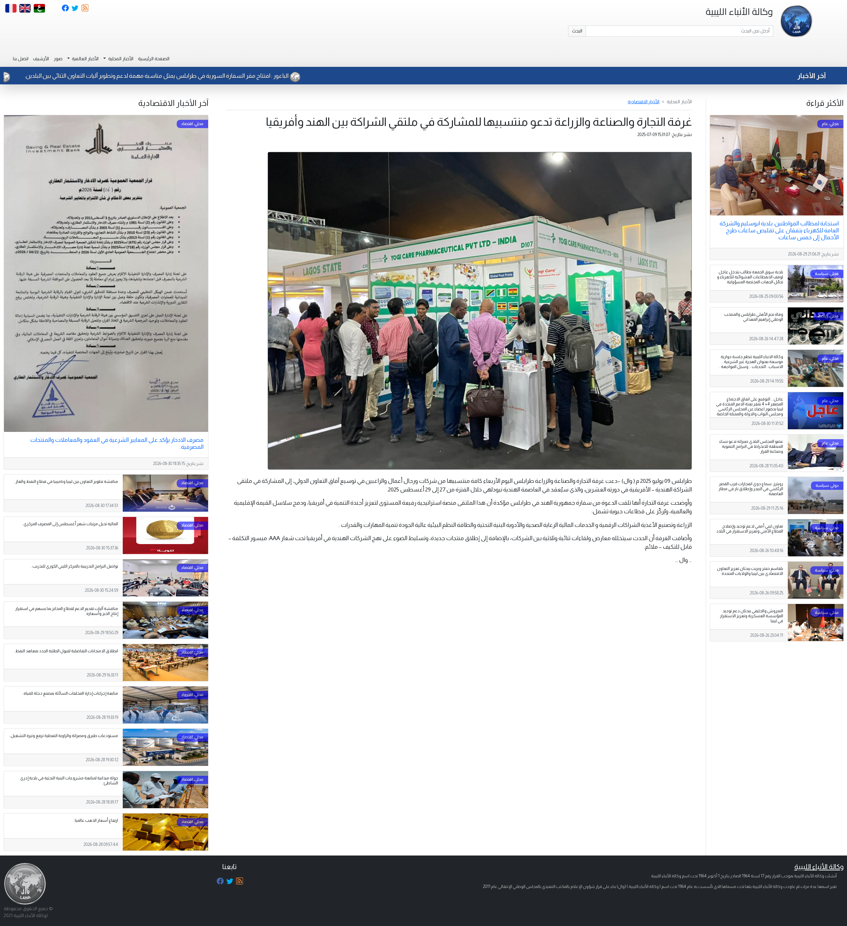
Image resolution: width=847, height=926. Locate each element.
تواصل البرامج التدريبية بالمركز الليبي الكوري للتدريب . (74, 566)
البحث (577, 30)
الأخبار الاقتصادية (643, 101)
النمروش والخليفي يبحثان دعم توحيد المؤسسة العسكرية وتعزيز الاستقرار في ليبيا (751, 616)
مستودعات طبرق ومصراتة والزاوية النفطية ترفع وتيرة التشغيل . (63, 735)
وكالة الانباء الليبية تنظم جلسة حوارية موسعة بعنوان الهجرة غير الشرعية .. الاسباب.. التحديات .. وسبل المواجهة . (751, 361)
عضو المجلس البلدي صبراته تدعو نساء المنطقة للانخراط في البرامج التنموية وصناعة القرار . (751, 446)
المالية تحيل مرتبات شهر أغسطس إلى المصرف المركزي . (70, 524)
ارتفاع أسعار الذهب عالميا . (95, 820)
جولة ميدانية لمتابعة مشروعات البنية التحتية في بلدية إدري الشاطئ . (69, 780)
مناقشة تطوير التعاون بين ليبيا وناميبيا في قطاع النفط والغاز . (66, 481)
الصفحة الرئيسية (153, 58)
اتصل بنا (20, 58)
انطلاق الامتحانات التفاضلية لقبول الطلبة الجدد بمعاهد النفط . (66, 651)
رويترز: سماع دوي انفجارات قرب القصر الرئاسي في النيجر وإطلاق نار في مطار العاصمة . (751, 489)
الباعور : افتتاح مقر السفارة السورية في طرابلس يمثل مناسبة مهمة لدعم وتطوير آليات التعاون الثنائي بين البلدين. (259, 75)
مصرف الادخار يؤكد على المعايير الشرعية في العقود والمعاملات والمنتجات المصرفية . (116, 443)
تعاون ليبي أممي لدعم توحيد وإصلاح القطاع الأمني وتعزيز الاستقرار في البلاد (749, 528)
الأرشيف (41, 58)
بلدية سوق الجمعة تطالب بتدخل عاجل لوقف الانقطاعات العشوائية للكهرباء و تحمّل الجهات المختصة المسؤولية (750, 277)
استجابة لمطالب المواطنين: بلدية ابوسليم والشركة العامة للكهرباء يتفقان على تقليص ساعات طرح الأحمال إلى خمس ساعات (779, 230)
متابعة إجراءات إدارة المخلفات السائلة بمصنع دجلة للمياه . (70, 693)
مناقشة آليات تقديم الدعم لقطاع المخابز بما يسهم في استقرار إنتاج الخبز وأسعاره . (66, 611)
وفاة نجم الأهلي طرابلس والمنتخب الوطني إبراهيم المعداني (753, 317)
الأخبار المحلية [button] (120, 58)
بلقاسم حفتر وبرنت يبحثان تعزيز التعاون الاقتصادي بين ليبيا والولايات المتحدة (750, 571)
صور (58, 58)
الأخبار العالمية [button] (85, 58)
